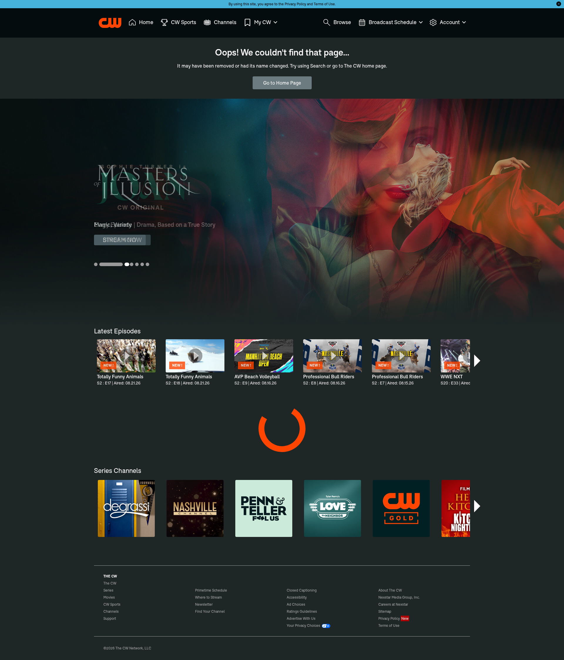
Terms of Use (324, 4)
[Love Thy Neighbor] (332, 508)
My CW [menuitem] (262, 22)
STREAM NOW (122, 239)
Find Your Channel (210, 611)
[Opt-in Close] (558, 3)
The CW (106, 20)
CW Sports (111, 604)
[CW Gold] (401, 508)
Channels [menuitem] (225, 22)
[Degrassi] (126, 508)
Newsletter (204, 604)
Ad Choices (296, 604)
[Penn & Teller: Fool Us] (263, 508)
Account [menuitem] (450, 22)
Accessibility (297, 597)
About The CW (390, 590)
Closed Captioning (302, 590)
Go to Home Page (282, 83)
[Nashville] (195, 508)
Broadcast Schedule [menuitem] (393, 22)
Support (109, 618)
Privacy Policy (295, 4)
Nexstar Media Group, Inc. (399, 597)
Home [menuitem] (146, 22)
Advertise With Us (301, 618)
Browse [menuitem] (342, 22)
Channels (111, 611)
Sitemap (384, 611)
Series (108, 590)
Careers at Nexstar (393, 604)
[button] (478, 360)
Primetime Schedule (211, 590)
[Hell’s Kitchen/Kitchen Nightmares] (470, 508)
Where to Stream (208, 597)
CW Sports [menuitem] (183, 22)
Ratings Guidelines (302, 611)
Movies (109, 597)
